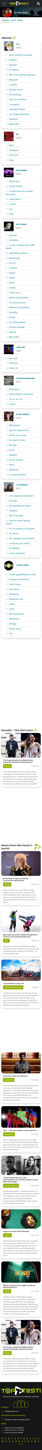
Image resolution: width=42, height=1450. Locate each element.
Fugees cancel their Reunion (16, 1231)
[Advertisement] (21, 28)
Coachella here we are (13, 983)
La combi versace (17, 322)
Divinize (13, 64)
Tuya (11, 160)
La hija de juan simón (19, 543)
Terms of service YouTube (14, 1430)
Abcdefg (13, 312)
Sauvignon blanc (17, 109)
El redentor (14, 548)
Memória (13, 119)
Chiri (11, 214)
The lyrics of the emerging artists (17, 1419)
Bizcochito (14, 337)
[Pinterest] (19, 1405)
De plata (13, 500)
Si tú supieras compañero (21, 495)
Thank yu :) (14, 181)
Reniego (13, 445)
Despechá (14, 594)
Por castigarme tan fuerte (21, 538)
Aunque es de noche (19, 579)
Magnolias (14, 124)
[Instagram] (23, 1405)
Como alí (13, 368)
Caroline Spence (11, 1185)
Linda (11, 604)
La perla (13, 84)
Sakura (12, 332)
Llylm (11, 608)
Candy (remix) (16, 186)
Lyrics (13, 20)
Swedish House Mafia (13, 987)
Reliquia (13, 59)
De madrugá (15, 94)
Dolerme (13, 363)
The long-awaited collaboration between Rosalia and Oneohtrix (18, 761)
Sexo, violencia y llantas (20, 55)
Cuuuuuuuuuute (17, 302)
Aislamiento (15, 199)
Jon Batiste (8, 1080)
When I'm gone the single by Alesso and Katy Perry (19, 1286)
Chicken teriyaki (17, 327)
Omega (12, 623)
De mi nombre (16, 459)
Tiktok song (15, 628)
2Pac (6, 940)
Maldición (14, 469)
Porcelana (14, 69)
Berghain (13, 79)
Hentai (12, 287)
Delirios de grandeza (19, 307)
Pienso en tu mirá (17, 435)
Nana (11, 464)
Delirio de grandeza (18, 297)
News (20, 20)
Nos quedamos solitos (20, 505)
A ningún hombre (17, 474)
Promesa (13, 155)
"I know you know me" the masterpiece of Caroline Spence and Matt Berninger (20, 1179)
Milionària (14, 389)
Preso (12, 450)
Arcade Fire (9, 1134)
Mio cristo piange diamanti (22, 74)
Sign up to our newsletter (14, 1428)
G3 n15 (12, 263)
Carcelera (13, 240)
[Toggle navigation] (4, 3)
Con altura (14, 589)
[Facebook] (15, 1405)
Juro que (13, 358)
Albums (5, 20)
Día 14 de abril (16, 515)
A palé (12, 404)
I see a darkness (17, 553)
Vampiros (13, 150)
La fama (13, 267)
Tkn (11, 633)
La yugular (14, 104)
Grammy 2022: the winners (15, 1076)
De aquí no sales (17, 440)
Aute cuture (15, 584)
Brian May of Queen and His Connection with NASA (15, 879)
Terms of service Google (14, 1432)
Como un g (14, 292)
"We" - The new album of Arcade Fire (20, 1130)
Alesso (7, 1291)
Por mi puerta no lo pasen (22, 528)
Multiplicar (14, 618)
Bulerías (13, 235)
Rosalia (7, 766)
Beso (11, 145)
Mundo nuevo (16, 89)
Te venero (14, 533)
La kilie (12, 204)
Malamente (14, 425)
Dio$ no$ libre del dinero (21, 394)
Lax (10, 209)
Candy (12, 317)
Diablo (12, 272)
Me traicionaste (16, 613)
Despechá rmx (16, 599)
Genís (12, 282)
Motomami (14, 258)
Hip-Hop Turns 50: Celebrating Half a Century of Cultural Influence (20, 936)
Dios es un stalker (17, 99)
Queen (7, 884)
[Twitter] (26, 1405)
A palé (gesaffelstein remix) (22, 574)
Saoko (12, 277)
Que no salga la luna (19, 430)
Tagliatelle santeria (18, 253)
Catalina (13, 510)
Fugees (7, 1235)
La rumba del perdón (19, 114)
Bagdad (13, 454)
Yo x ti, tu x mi (16, 399)
